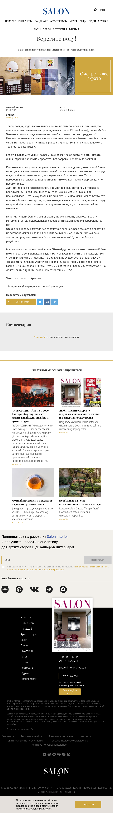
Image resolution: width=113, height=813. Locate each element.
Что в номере (70, 675)
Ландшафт (41, 21)
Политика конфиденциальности (49, 744)
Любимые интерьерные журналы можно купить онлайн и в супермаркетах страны (79, 414)
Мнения (74, 29)
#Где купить (17, 523)
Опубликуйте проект (70, 691)
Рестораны (60, 29)
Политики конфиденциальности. (34, 808)
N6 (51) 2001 (12, 117)
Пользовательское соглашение (69, 740)
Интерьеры (25, 21)
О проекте (8, 736)
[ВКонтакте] (47, 302)
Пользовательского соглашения (91, 567)
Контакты (85, 736)
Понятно (88, 804)
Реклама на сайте (31, 736)
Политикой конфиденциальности (23, 569)
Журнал (103, 21)
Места (73, 21)
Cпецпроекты (29, 678)
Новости (10, 21)
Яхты (37, 29)
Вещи (83, 21)
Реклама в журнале (61, 736)
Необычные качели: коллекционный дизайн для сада (80, 502)
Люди (92, 21)
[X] (40, 302)
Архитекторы (58, 21)
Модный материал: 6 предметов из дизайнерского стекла (32, 502)
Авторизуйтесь (41, 337)
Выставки (27, 650)
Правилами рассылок (53, 569)
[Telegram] (54, 302)
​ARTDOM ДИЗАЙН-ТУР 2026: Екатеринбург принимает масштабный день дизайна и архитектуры (30, 416)
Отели (47, 29)
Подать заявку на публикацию (24, 740)
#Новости (16, 464)
